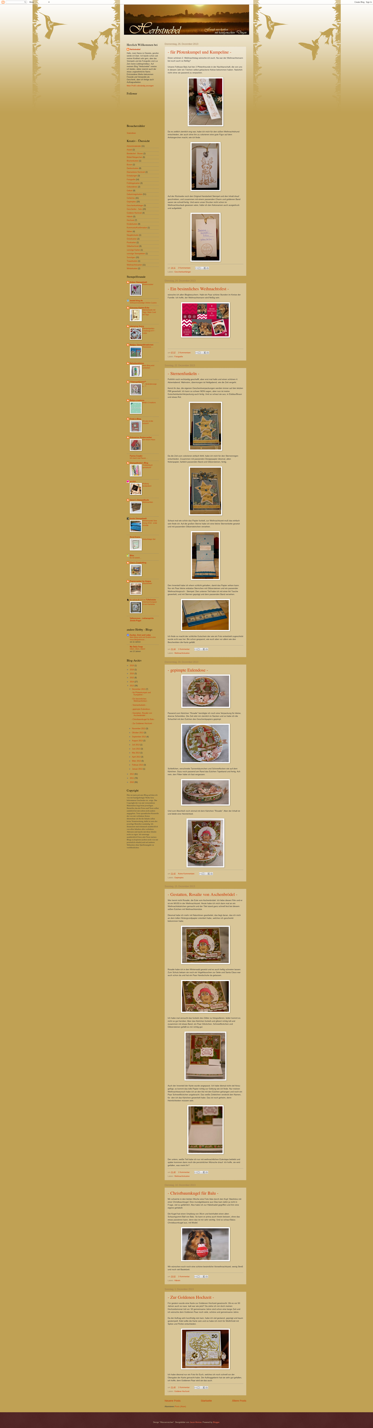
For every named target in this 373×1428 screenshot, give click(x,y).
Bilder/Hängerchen (134, 157)
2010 (132, 782)
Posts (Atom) (180, 1406)
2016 (132, 673)
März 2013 (136, 761)
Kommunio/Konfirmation (137, 228)
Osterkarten (132, 239)
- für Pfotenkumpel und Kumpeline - (199, 52)
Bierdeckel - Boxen (135, 153)
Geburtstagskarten (134, 194)
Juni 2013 (136, 749)
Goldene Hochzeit (181, 1391)
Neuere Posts (173, 1400)
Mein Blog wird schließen (148, 367)
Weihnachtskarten (182, 653)
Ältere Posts (239, 1400)
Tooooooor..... (147, 347)
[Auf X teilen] (202, 268)
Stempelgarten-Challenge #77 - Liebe (148, 330)
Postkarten (131, 242)
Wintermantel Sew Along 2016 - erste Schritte (149, 523)
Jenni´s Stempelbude (139, 500)
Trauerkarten (132, 261)
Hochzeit (130, 220)
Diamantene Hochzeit (136, 172)
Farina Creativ (136, 456)
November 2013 (139, 728)
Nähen (129, 231)
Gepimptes (179, 877)
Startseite (206, 1400)
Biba (132, 555)
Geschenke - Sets (134, 209)
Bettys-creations (137, 400)
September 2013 (139, 737)
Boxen (129, 165)
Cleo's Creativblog (138, 563)
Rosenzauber (147, 284)
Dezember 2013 (139, 689)
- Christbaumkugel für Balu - (193, 1193)
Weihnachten (147, 502)
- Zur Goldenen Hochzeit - (191, 1297)
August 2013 (137, 741)
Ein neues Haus (148, 440)
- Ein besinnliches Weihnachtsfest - (198, 288)
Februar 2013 (138, 765)
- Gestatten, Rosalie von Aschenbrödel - (202, 894)
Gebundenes (132, 187)
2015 (132, 678)
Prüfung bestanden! (146, 485)
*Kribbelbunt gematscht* (147, 466)
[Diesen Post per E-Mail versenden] (196, 268)
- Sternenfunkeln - (183, 373)
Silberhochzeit (133, 246)
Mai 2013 (136, 753)
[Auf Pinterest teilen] (207, 268)
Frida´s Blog (135, 419)
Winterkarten (132, 268)
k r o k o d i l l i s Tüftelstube (143, 600)
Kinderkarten (132, 224)
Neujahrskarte (132, 235)
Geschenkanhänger (182, 272)
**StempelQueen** (138, 382)
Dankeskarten (132, 168)
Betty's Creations (149, 403)
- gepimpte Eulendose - (188, 670)
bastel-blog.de (136, 300)
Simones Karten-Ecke (139, 308)
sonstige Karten (133, 250)
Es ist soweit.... (135, 558)
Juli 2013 (136, 745)
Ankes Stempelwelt (138, 282)
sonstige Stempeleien (136, 253)
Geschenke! (147, 583)
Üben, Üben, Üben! (137, 649)
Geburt (129, 190)
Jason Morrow (195, 1422)
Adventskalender (134, 146)
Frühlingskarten (133, 183)
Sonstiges (131, 257)
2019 (132, 665)
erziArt (133, 481)
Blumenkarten (132, 161)
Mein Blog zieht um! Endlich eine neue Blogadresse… (143, 638)
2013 (132, 686)
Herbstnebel (135, 49)
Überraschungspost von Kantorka (149, 603)
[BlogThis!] (199, 268)
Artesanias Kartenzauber (141, 437)
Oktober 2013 (138, 733)
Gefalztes (131, 198)
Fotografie (178, 356)
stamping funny (137, 326)
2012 (132, 774)
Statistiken (131, 133)
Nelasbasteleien (137, 363)
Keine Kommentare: (186, 874)
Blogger (216, 1422)
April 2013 (136, 757)
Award (129, 150)
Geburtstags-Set (148, 539)
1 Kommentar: (184, 649)
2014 (132, 682)
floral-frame (135, 537)
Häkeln (177, 1280)
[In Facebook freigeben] (204, 268)
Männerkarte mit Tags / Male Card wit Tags (149, 312)
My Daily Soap (136, 647)
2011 (132, 778)
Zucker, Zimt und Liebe (140, 635)
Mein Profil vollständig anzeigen (140, 86)
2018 (132, 669)
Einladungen (132, 176)
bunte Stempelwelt (138, 518)
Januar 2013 (137, 769)
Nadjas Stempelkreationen (141, 345)
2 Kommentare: (184, 268)
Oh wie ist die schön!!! (147, 422)
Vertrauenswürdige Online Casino (143, 303)
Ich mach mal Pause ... (139, 458)
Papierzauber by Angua (140, 581)
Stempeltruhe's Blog (139, 463)
